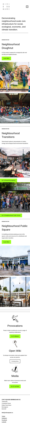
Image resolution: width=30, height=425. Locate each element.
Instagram (4, 418)
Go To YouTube (15, 386)
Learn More (6, 58)
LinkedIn (4, 422)
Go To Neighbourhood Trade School (11, 215)
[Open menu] (27, 7)
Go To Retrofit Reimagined (8, 180)
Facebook (4, 420)
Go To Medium (15, 336)
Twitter (3, 416)
